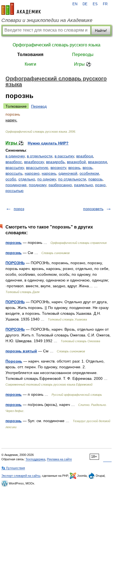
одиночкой (67, 173)
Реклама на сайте (59, 459)
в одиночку (15, 156)
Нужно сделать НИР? (48, 143)
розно (100, 185)
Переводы (83, 54)
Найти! (101, 30)
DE (85, 4)
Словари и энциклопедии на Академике (46, 20)
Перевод (39, 106)
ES (95, 4)
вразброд (84, 156)
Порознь (13, 361)
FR (105, 4)
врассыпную (37, 167)
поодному (37, 185)
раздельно (83, 185)
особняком (89, 173)
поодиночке (16, 185)
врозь (87, 167)
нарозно (32, 173)
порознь (13, 242)
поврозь (95, 179)
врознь (74, 167)
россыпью (14, 190)
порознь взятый (21, 351)
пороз (19, 209)
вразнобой (76, 162)
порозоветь (93, 209)
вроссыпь (13, 173)
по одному (46, 179)
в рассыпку (64, 156)
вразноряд (97, 162)
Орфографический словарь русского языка (56, 45)
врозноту (58, 167)
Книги (30, 64)
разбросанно (60, 185)
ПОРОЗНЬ (15, 263)
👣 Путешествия (13, 468)
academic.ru (21, 9)
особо (10, 179)
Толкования (30, 54)
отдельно (26, 179)
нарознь (49, 173)
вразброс (13, 162)
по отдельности (72, 179)
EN (74, 4)
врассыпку (14, 167)
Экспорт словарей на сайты (20, 475)
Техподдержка (35, 459)
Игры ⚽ (82, 64)
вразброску (34, 162)
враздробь (55, 162)
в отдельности (39, 156)
